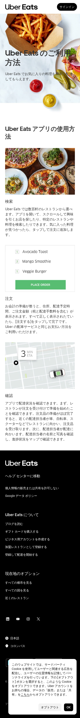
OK (69, 707)
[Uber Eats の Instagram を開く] (28, 619)
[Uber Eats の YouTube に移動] (18, 619)
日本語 (14, 638)
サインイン (67, 7)
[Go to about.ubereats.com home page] (21, 7)
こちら (25, 694)
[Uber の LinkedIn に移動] (8, 619)
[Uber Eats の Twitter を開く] (38, 619)
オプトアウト (50, 707)
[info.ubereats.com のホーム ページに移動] (40, 466)
